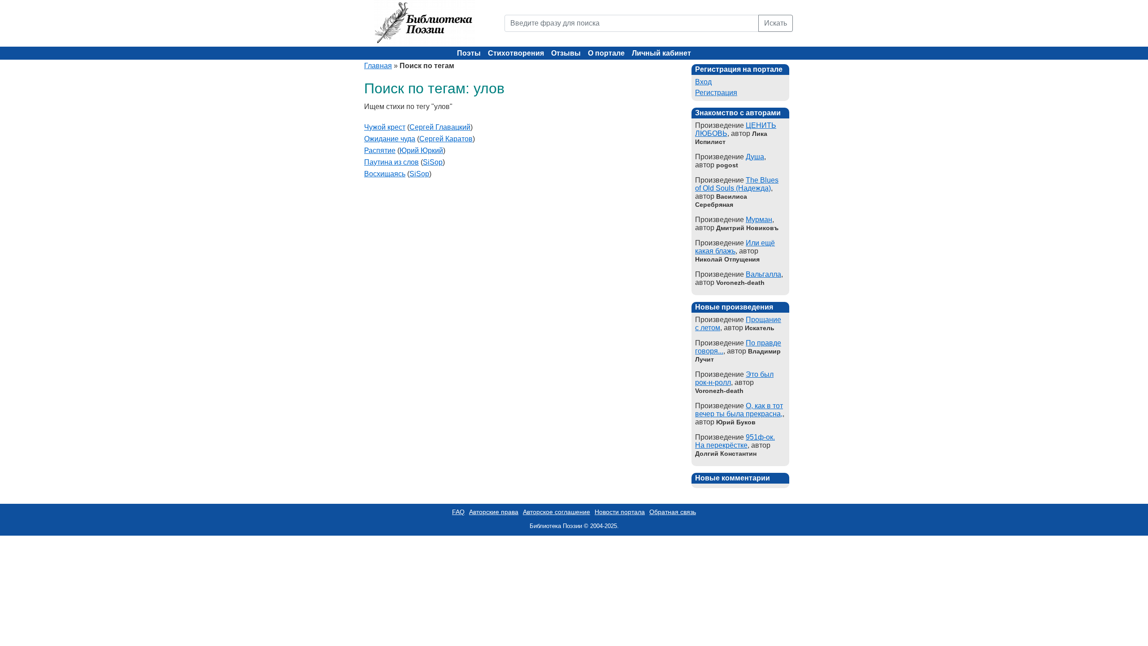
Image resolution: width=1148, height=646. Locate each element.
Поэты (469, 53)
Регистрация (716, 92)
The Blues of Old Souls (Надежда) (736, 184)
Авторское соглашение (556, 511)
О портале (606, 53)
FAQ (458, 511)
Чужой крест (384, 127)
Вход (703, 82)
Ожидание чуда (389, 139)
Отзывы (566, 53)
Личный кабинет (661, 53)
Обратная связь (672, 511)
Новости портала (620, 511)
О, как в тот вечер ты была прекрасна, (739, 410)
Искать (775, 23)
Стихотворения (516, 53)
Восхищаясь (384, 174)
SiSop (433, 162)
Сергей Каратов (446, 139)
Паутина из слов (391, 162)
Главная (378, 66)
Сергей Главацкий (439, 127)
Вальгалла (763, 274)
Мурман (759, 219)
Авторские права (493, 511)
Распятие (380, 150)
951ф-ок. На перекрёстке (735, 441)
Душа (755, 157)
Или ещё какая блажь (735, 247)
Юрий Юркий (421, 150)
